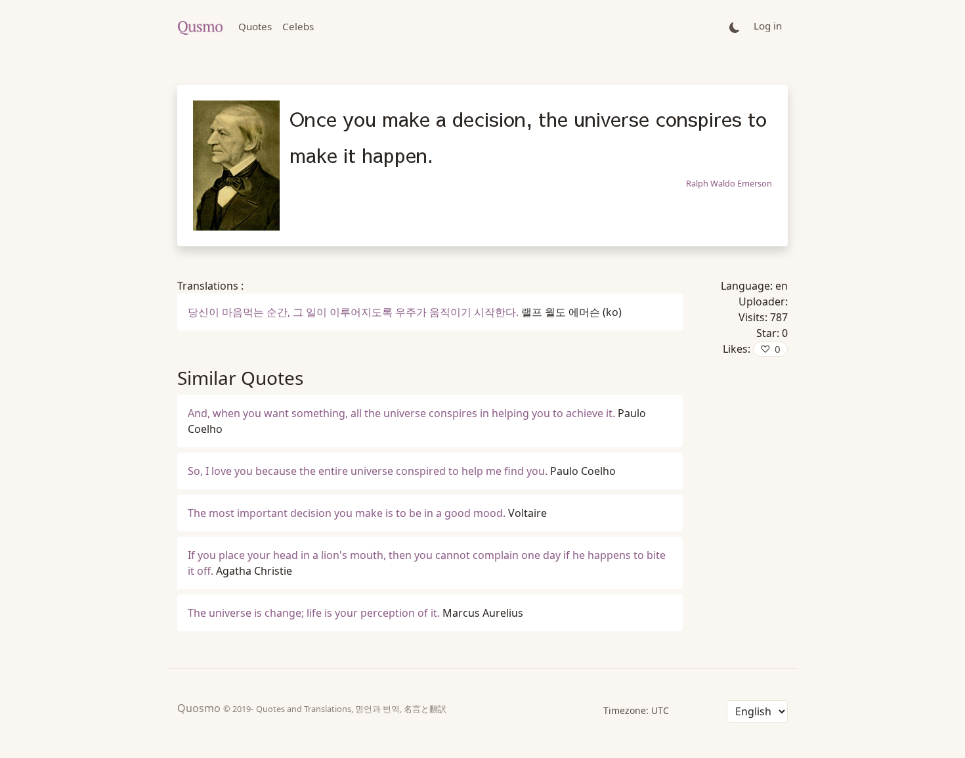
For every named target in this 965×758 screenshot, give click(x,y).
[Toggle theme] (734, 26)
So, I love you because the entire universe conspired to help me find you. (367, 471)
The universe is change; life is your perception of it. (314, 613)
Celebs (298, 26)
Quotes (255, 26)
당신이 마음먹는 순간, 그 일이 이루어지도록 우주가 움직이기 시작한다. (353, 312)
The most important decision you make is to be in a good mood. (346, 513)
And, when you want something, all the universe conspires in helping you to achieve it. (401, 413)
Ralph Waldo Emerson (729, 183)
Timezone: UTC (636, 710)
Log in (768, 25)
